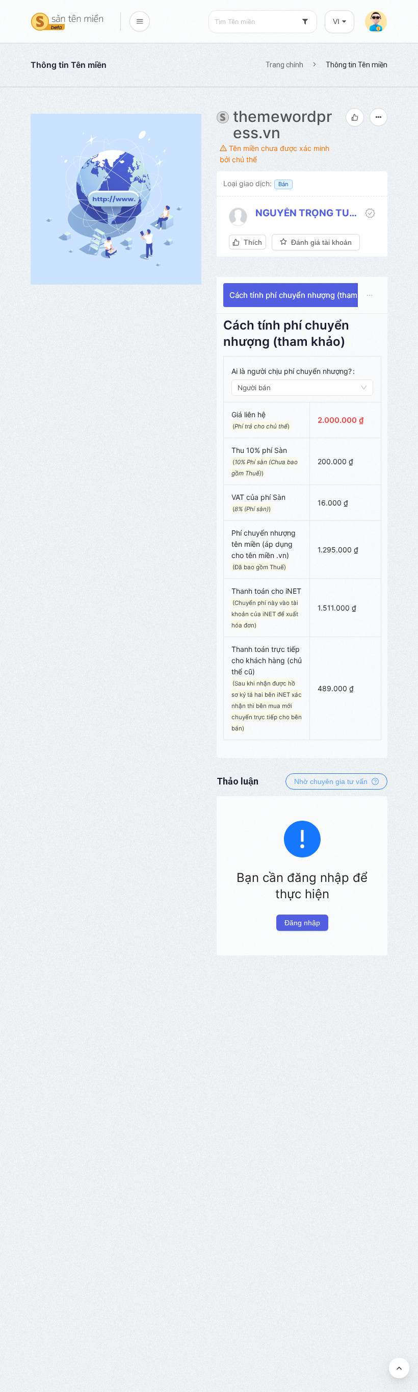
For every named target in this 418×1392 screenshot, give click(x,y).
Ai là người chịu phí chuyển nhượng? (291, 371)
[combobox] (262, 21)
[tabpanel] (302, 533)
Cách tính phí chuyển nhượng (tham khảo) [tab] (304, 295)
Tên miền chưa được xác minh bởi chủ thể (274, 154)
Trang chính (284, 65)
